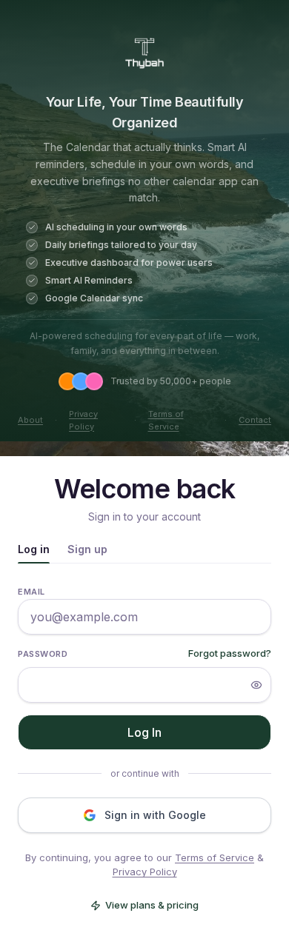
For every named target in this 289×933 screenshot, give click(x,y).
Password (42, 654)
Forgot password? (229, 653)
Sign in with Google (155, 815)
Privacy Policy (83, 420)
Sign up (87, 549)
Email (31, 591)
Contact (255, 420)
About (30, 420)
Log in (34, 549)
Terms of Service (166, 420)
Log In (144, 732)
